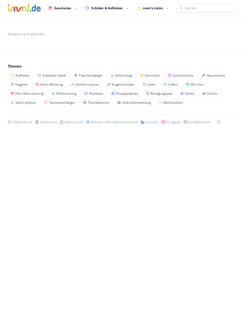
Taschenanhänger (62, 102)
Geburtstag (123, 75)
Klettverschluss (87, 84)
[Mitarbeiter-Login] (219, 122)
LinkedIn (151, 122)
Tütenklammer (98, 102)
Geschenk (152, 75)
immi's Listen (153, 8)
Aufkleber (22, 75)
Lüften (173, 84)
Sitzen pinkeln (25, 102)
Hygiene (21, 84)
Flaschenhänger (91, 75)
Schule (212, 93)
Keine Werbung (51, 84)
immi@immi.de (199, 122)
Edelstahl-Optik (54, 75)
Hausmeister (215, 75)
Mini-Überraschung (29, 93)
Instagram (173, 122)
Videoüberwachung (136, 102)
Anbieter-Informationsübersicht (114, 122)
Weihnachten (173, 102)
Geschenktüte (183, 75)
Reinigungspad (161, 93)
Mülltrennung (66, 93)
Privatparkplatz (127, 93)
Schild (189, 93)
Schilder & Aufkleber (107, 8)
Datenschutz (74, 122)
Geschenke (62, 8)
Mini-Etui (197, 84)
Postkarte (96, 93)
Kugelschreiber (123, 84)
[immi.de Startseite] (24, 8)
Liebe (151, 84)
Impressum (48, 122)
